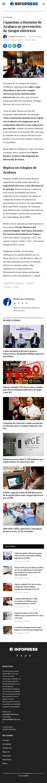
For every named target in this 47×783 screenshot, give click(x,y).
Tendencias (6, 748)
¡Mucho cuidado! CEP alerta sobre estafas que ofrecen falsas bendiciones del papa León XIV (23, 390)
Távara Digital (23, 776)
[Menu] (4, 4)
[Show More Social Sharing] (24, 46)
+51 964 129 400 (9, 729)
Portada (6, 11)
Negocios (6, 752)
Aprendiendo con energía (14, 283)
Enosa (27, 104)
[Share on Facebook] (5, 46)
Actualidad (7, 17)
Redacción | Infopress (17, 36)
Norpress (28, 773)
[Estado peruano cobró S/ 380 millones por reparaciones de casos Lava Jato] (23, 444)
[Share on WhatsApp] (14, 46)
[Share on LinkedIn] (19, 46)
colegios (7, 287)
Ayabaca (30, 283)
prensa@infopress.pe (10, 714)
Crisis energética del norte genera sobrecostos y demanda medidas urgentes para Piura (23, 354)
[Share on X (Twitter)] (10, 46)
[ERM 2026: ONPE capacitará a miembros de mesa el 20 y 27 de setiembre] (23, 514)
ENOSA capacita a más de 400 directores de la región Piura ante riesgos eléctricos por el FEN (23, 495)
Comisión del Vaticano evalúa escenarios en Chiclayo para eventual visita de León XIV (23, 426)
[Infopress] (24, 3)
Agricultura (6, 760)
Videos (5, 763)
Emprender (6, 756)
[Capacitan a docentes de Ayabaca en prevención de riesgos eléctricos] (23, 64)
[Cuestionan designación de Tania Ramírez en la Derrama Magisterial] (7, 630)
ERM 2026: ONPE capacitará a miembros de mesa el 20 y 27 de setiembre (22, 530)
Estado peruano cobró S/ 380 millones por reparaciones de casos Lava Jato (23, 460)
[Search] (43, 4)
